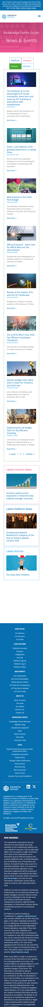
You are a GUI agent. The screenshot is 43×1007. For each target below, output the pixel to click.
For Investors (20, 636)
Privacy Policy (20, 764)
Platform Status (20, 667)
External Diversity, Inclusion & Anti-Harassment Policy (19, 750)
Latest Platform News (19, 509)
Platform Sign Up (19, 661)
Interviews (20, 737)
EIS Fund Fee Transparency (20, 685)
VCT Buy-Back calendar (20, 688)
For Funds (20, 639)
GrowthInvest (8, 796)
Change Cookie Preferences (19, 761)
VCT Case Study (20, 691)
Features (19, 651)
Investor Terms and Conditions (19, 776)
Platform (15, 60)
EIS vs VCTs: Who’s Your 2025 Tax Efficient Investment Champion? (20, 338)
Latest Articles (15, 551)
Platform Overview (20, 648)
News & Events (20, 700)
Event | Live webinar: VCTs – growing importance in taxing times (21, 150)
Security (20, 658)
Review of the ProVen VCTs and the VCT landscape (20, 293)
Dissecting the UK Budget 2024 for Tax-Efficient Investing (19, 430)
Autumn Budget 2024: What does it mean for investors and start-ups (20, 383)
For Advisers (19, 633)
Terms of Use (20, 773)
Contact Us (20, 713)
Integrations (19, 655)
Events (14, 66)
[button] (39, 16)
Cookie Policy (20, 758)
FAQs (20, 731)
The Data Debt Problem (17, 574)
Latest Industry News (19, 469)
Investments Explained (20, 728)
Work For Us (19, 710)
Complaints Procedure (19, 754)
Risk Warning (20, 767)
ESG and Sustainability (19, 679)
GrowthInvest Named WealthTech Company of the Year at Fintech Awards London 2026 (20, 536)
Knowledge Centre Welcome (19, 722)
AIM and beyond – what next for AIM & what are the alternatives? (21, 247)
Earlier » (30, 454)
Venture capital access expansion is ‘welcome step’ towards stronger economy (20, 496)
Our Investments (19, 676)
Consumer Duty (20, 740)
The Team (20, 703)
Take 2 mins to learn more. (26, 8)
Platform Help (20, 725)
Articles (26, 66)
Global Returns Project (19, 682)
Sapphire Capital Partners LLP (14, 803)
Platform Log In (20, 664)
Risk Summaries (20, 770)
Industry (27, 60)
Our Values (20, 707)
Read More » (11, 120)
